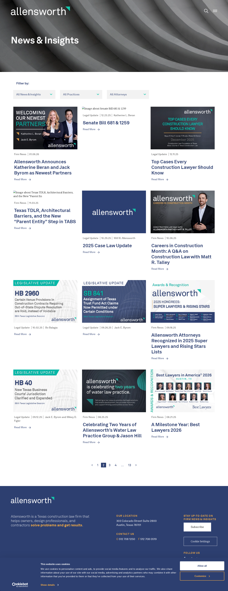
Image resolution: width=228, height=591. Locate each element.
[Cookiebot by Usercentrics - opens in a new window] (20, 585)
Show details (48, 585)
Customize (200, 576)
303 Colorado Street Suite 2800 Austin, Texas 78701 (136, 523)
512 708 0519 (147, 539)
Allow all (202, 565)
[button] (215, 11)
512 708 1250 (125, 539)
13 (130, 465)
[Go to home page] (40, 10)
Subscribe (197, 527)
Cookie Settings (200, 541)
